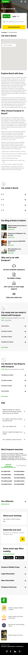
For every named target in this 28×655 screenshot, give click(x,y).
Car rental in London (6, 481)
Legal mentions (11, 646)
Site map (3, 646)
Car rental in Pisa (5, 471)
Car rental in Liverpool (20, 481)
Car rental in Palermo (19, 477)
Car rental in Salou (6, 474)
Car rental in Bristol (19, 484)
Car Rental (4, 32)
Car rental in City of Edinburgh (7, 484)
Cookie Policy (19, 646)
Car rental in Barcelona (20, 471)
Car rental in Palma (19, 474)
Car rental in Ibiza (6, 477)
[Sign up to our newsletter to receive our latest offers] (22, 539)
